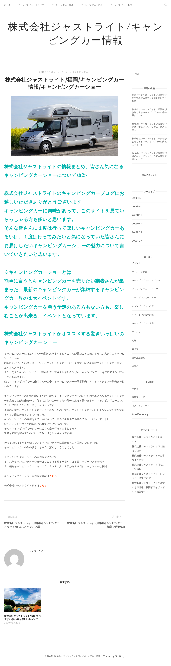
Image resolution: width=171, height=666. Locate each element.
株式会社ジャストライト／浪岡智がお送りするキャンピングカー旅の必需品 (149, 127)
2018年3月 (137, 232)
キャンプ (136, 331)
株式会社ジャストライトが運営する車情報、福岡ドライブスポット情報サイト (148, 487)
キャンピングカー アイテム (146, 280)
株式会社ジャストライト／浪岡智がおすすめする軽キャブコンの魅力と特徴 (149, 97)
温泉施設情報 (138, 357)
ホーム (7, 5)
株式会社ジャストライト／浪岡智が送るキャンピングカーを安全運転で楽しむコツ (149, 156)
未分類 (135, 349)
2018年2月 (137, 240)
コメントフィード (140, 405)
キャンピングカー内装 (92, 5)
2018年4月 (137, 223)
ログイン (136, 388)
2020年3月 (137, 198)
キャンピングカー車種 (121, 5)
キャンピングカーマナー (144, 297)
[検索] (163, 72)
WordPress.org (140, 414)
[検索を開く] (165, 4)
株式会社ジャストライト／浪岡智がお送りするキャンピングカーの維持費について (149, 112)
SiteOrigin (120, 656)
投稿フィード (138, 397)
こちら (53, 476)
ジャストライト (37, 551)
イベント (65, 72)
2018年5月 (137, 215)
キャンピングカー (81, 72)
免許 (134, 340)
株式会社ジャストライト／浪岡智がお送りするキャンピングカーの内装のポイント (149, 141)
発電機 (135, 366)
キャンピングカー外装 (62, 5)
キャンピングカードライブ (31, 5)
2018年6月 (137, 206)
